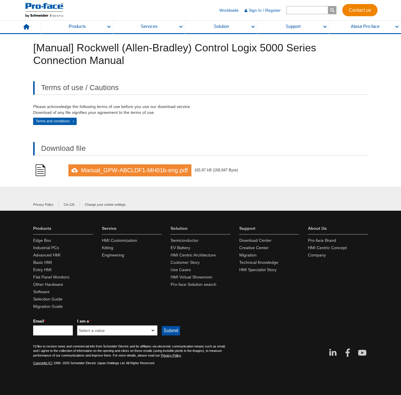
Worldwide (229, 10)
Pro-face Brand (322, 240)
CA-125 (69, 204)
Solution (221, 26)
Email (39, 321)
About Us (317, 228)
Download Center (255, 240)
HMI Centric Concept (327, 247)
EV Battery (180, 247)
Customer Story (185, 262)
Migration (248, 255)
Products (77, 26)
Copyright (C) (43, 363)
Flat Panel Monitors (51, 277)
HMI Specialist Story (258, 269)
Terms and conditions (53, 121)
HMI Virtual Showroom (191, 277)
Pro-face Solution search (193, 284)
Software (41, 291)
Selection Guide (48, 299)
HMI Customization (119, 240)
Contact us (360, 9)
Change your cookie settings (105, 204)
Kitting (107, 247)
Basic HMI (42, 262)
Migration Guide (48, 306)
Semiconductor (184, 240)
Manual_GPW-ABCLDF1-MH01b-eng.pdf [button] (134, 170)
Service (109, 228)
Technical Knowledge (258, 262)
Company (317, 255)
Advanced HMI (46, 255)
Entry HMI (42, 269)
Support (293, 26)
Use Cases (181, 269)
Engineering (113, 255)
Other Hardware (48, 284)
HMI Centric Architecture (193, 255)
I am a (83, 321)
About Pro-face (365, 26)
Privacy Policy (43, 204)
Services (149, 26)
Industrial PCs (46, 247)
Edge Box (42, 240)
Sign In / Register (265, 10)
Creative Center (254, 247)
